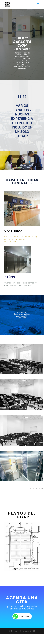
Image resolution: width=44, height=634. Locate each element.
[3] (21, 445)
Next (41, 489)
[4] (21, 481)
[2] (21, 409)
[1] (21, 374)
